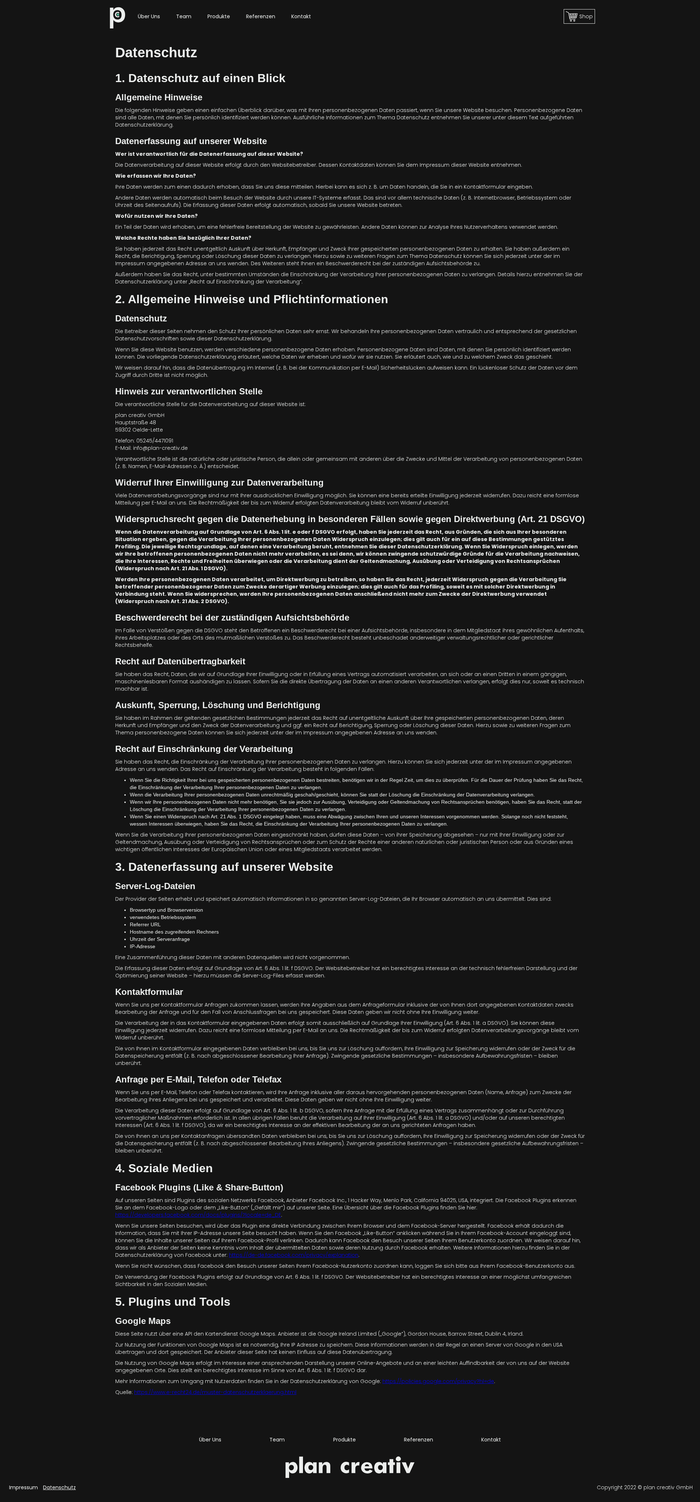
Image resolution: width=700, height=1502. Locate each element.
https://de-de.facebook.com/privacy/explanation (293, 1255)
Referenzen (260, 16)
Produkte (218, 16)
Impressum (23, 1487)
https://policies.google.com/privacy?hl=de (438, 1381)
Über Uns (149, 16)
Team (183, 16)
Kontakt (301, 16)
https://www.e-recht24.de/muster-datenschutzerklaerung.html (215, 1392)
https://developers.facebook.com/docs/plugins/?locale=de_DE (198, 1215)
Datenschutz (59, 1487)
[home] (118, 16)
